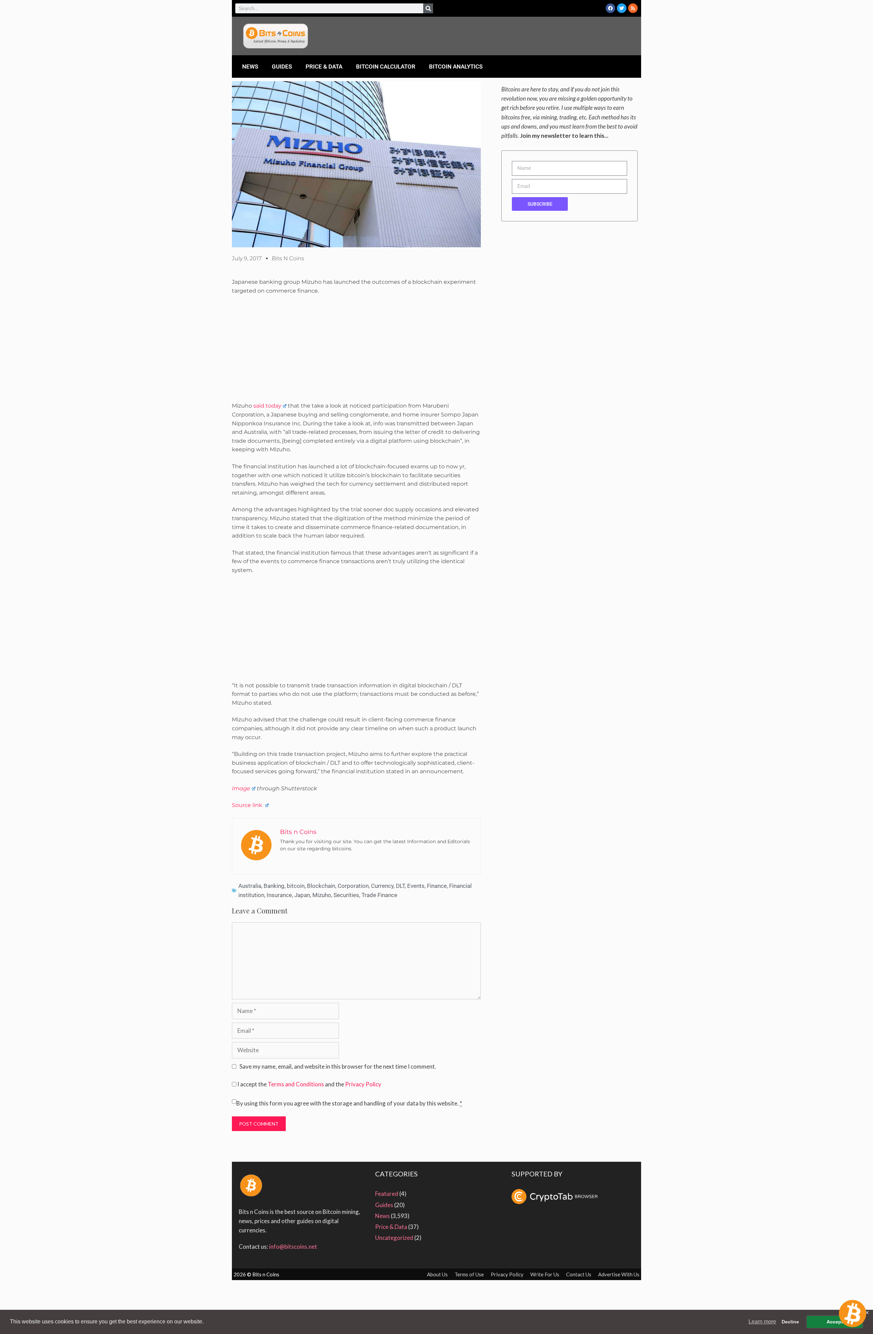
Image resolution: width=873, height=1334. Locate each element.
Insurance (279, 895)
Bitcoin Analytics (456, 66)
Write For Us (544, 1274)
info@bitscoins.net (293, 1246)
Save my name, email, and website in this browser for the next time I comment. (337, 1066)
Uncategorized (394, 1237)
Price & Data (324, 66)
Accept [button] (835, 1321)
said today (267, 405)
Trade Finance (379, 895)
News (250, 66)
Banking (274, 885)
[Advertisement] (356, 351)
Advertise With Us (618, 1274)
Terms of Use (469, 1274)
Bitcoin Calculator (385, 66)
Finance (437, 885)
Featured (386, 1193)
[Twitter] (621, 8)
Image (241, 788)
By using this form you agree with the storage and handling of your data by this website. (349, 1103)
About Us (437, 1274)
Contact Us (578, 1274)
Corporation (353, 885)
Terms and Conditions (296, 1084)
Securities (346, 895)
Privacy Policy (363, 1084)
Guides (282, 66)
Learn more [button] (762, 1321)
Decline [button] (790, 1321)
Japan (302, 895)
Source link (248, 805)
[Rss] (633, 8)
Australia (249, 885)
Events (416, 885)
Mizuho (321, 895)
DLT (400, 885)
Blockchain (321, 885)
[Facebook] (610, 8)
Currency (382, 885)
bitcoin (296, 885)
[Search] (428, 8)
